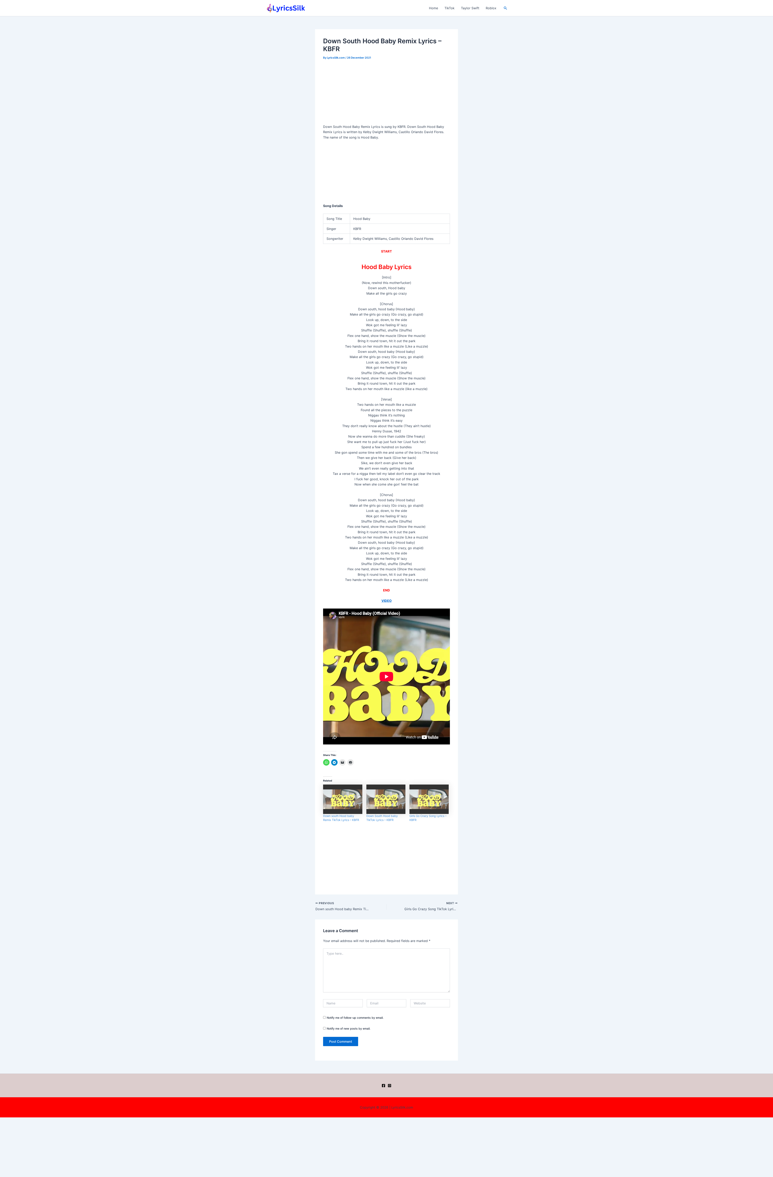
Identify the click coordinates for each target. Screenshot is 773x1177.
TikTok (449, 8)
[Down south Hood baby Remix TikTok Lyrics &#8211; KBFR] (342, 799)
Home (433, 8)
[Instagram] (389, 1085)
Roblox (491, 8)
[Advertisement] (386, 94)
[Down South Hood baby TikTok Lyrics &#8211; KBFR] (386, 799)
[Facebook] (383, 1085)
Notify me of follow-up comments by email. (355, 1017)
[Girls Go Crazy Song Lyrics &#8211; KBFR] (429, 799)
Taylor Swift (470, 8)
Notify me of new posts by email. (348, 1028)
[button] (505, 8)
